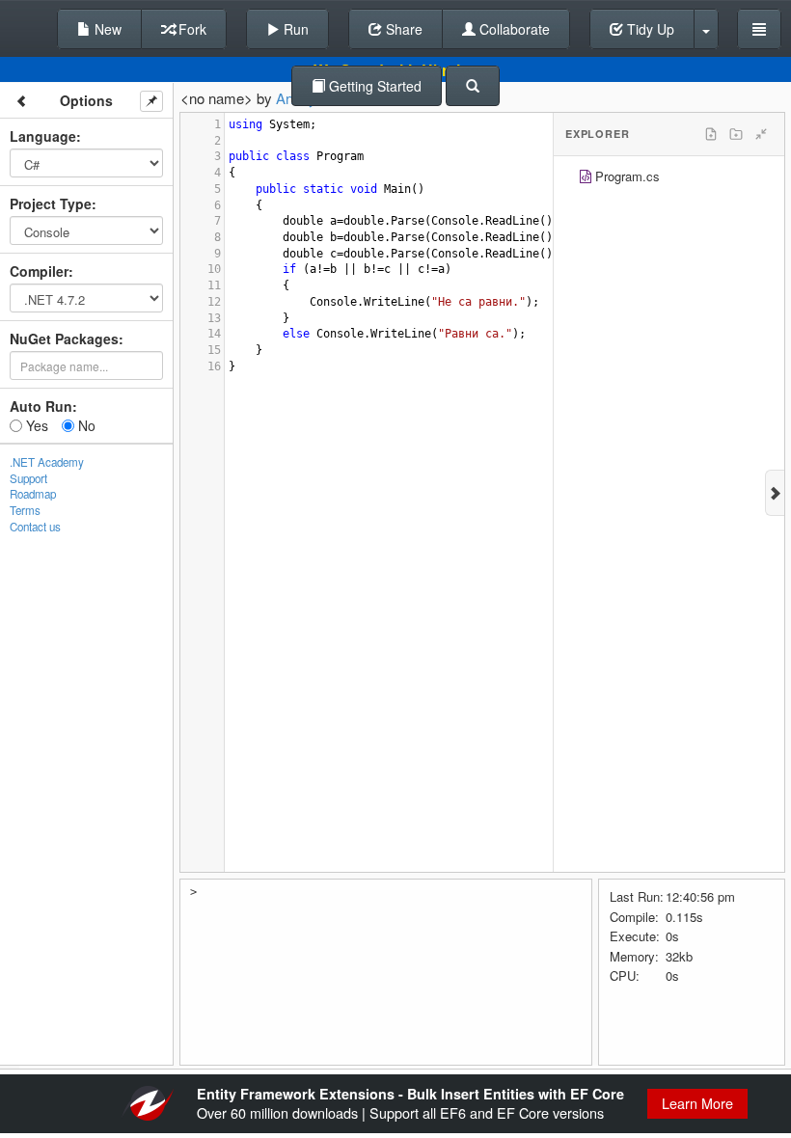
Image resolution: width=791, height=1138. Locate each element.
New (106, 29)
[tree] (669, 179)
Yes (35, 425)
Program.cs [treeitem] (627, 176)
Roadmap (33, 493)
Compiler (39, 271)
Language (43, 136)
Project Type (51, 203)
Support (28, 478)
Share (402, 29)
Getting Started (373, 85)
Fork (190, 29)
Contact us (35, 526)
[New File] (711, 134)
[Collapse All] (761, 134)
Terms (25, 510)
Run (294, 29)
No (84, 425)
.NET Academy (47, 462)
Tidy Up (648, 29)
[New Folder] (736, 134)
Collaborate (513, 29)
